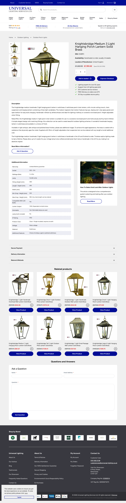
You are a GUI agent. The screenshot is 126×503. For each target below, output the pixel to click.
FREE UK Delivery (42, 26)
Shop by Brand (112, 18)
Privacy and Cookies (41, 474)
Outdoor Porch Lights (40, 37)
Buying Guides (48, 3)
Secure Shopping (40, 470)
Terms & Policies (39, 457)
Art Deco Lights (32, 18)
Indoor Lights (11, 18)
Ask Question (20, 415)
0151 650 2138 (110, 28)
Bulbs (101, 18)
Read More (91, 201)
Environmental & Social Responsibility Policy (48, 478)
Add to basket (84, 78)
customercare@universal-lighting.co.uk (104, 463)
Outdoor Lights (21, 18)
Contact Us (61, 3)
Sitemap (114, 495)
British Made (82, 18)
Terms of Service (110, 497)
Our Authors (13, 462)
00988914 (106, 478)
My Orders (73, 462)
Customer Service (25, 3)
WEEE (37, 3)
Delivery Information (41, 462)
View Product (21, 310)
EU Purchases (38, 483)
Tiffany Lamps (43, 18)
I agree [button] (19, 497)
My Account (74, 457)
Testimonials (13, 470)
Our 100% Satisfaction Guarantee (45, 466)
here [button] (26, 493)
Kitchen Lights (53, 18)
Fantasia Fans (92, 18)
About (12, 3)
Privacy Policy (99, 497)
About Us (12, 457)
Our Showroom (14, 474)
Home (11, 37)
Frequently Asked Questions (18, 478)
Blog (10, 466)
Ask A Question (22, 151)
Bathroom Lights (65, 18)
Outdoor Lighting (23, 37)
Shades (75, 18)
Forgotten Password (77, 466)
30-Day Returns (73, 26)
